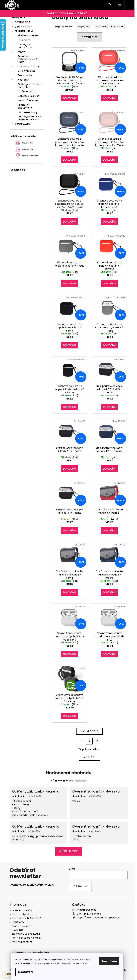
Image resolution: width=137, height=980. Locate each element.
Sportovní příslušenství (25, 106)
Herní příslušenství (28, 100)
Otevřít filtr (89, 37)
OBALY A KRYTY (23, 26)
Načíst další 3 (89, 731)
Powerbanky (25, 75)
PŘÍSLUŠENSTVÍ (24, 31)
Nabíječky (23, 79)
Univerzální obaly (27, 112)
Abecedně (117, 26)
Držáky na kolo (26, 91)
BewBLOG (17, 930)
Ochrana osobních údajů (26, 918)
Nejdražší (101, 26)
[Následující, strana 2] (89, 741)
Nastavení (25, 972)
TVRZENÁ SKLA (22, 22)
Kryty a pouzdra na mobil (26, 937)
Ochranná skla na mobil (26, 934)
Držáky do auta (26, 70)
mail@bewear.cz (86, 909)
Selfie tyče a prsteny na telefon (30, 86)
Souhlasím (109, 961)
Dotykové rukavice (28, 96)
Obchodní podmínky (24, 914)
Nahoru (90, 757)
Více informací (82, 963)
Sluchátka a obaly (28, 35)
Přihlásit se (80, 886)
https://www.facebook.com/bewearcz (99, 917)
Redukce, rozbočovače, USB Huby (28, 59)
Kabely (22, 51)
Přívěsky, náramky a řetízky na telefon (29, 118)
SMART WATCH (23, 124)
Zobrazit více (68, 851)
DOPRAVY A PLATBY (23, 910)
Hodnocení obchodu (69, 773)
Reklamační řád (21, 926)
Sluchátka (24, 40)
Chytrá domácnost (29, 66)
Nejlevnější (84, 26)
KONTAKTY (18, 922)
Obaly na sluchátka (25, 46)
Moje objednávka (22, 941)
